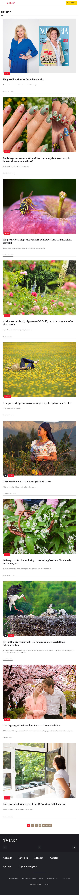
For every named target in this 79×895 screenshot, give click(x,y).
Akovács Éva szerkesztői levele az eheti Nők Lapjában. (21, 85)
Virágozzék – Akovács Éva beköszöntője (23, 79)
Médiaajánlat (35, 884)
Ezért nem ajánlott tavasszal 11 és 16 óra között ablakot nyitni (34, 804)
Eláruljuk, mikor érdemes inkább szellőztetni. (18, 809)
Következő (46, 825)
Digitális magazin (28, 866)
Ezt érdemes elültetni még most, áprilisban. (17, 330)
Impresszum (13, 878)
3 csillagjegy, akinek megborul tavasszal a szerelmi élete (32, 725)
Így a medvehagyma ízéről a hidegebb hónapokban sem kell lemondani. (27, 569)
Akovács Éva (6, 91)
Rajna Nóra (6, 816)
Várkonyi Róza (7, 173)
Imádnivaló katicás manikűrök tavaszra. (16, 166)
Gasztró (54, 857)
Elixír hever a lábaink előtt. (12, 408)
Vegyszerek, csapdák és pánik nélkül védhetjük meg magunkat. (24, 248)
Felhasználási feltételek (32, 878)
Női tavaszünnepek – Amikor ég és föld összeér (27, 481)
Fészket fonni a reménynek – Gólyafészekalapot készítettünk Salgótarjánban (34, 643)
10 (40, 825)
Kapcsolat (66, 878)
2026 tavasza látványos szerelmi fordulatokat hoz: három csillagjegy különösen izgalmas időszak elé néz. (38, 731)
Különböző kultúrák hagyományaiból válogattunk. (19, 487)
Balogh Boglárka (7, 493)
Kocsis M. (5, 336)
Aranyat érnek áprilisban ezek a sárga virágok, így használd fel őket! (37, 403)
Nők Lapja (11, 3)
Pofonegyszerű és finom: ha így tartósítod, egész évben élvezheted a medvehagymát (37, 561)
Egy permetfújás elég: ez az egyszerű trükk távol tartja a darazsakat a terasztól (37, 241)
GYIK (47, 884)
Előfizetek (71, 3)
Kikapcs (38, 857)
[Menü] (3, 3)
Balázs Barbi (6, 254)
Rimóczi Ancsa (6, 575)
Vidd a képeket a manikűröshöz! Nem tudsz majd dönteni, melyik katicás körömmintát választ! (36, 159)
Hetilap (7, 73)
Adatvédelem (52, 878)
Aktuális (7, 151)
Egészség (7, 396)
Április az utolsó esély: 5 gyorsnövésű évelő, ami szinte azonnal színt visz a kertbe (38, 322)
